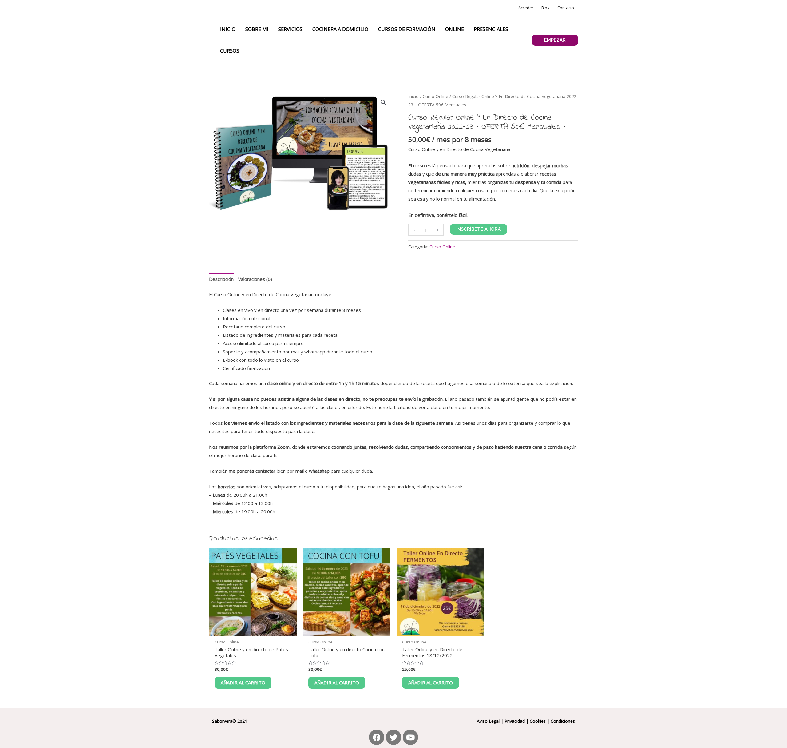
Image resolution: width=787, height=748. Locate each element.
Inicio (413, 96)
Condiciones (563, 721)
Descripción (221, 279)
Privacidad (514, 721)
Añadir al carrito (243, 682)
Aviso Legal (488, 721)
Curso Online (435, 96)
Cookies (538, 721)
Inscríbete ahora (478, 229)
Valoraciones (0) (255, 279)
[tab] (221, 279)
